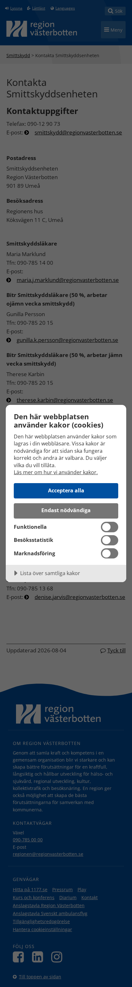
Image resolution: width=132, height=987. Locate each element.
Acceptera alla (66, 490)
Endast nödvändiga (66, 510)
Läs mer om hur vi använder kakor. (56, 472)
